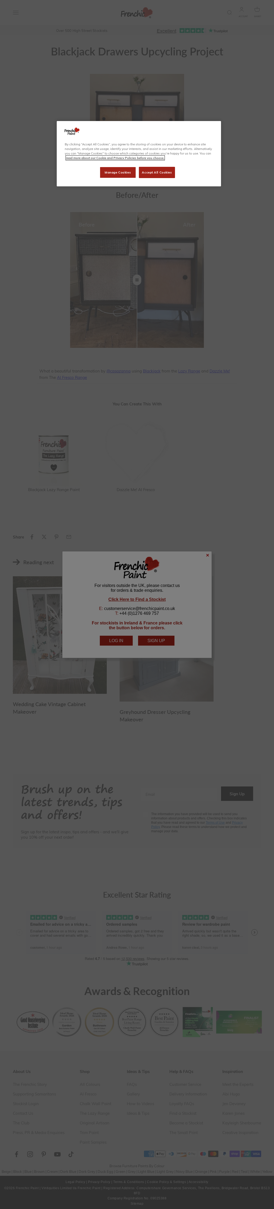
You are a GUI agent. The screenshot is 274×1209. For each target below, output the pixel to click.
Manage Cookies (118, 172)
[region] (139, 153)
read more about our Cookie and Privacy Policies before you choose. (115, 158)
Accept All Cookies (157, 172)
